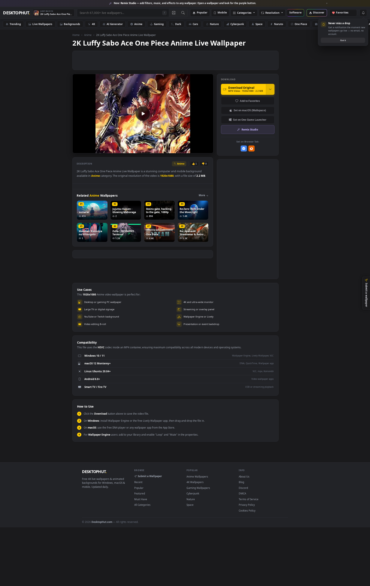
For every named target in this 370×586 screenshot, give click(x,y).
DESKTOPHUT (94, 471)
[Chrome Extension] (244, 148)
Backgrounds (72, 24)
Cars (195, 24)
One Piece (301, 24)
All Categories (142, 504)
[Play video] (143, 113)
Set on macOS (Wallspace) (250, 110)
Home (76, 35)
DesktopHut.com (101, 522)
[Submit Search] (183, 13)
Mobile (222, 13)
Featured (139, 493)
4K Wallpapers (195, 482)
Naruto (278, 24)
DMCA (242, 493)
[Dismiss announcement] (327, 3)
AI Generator (115, 24)
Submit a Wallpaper (150, 476)
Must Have (140, 499)
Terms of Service (248, 499)
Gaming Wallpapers (198, 488)
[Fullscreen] (207, 149)
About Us (244, 476)
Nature (214, 24)
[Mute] (184, 149)
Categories (244, 13)
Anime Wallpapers (197, 476)
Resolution (272, 13)
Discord (243, 488)
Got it (343, 40)
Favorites (344, 13)
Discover (318, 13)
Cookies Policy (247, 510)
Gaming (159, 24)
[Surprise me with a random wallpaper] (173, 13)
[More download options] (270, 89)
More (202, 195)
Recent (138, 482)
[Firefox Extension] (251, 148)
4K (93, 24)
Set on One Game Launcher (249, 119)
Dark (178, 24)
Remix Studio (250, 129)
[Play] (78, 149)
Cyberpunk (237, 24)
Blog (241, 482)
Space (259, 24)
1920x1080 (167, 176)
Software (295, 13)
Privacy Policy (247, 504)
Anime (138, 24)
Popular (202, 13)
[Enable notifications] (363, 12)
